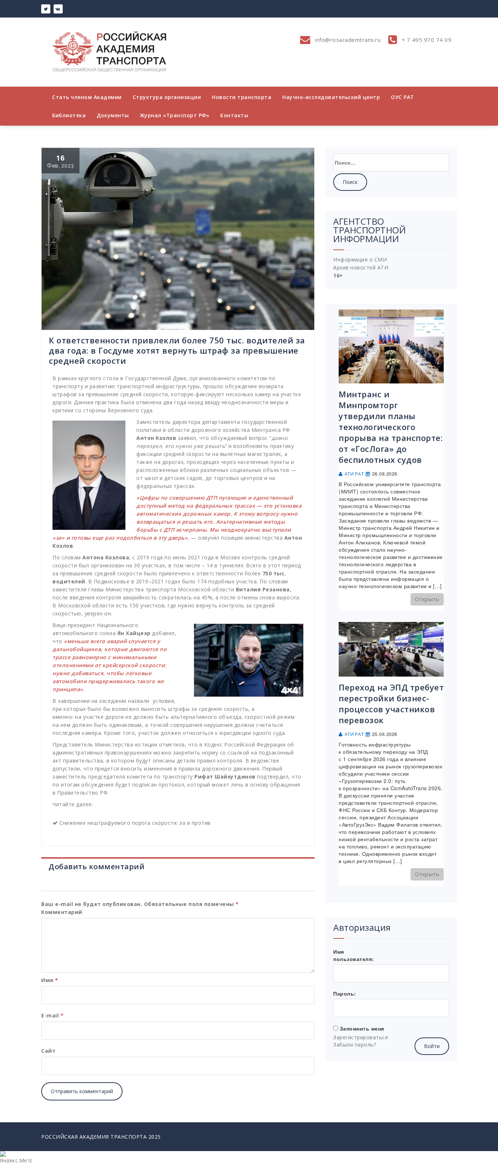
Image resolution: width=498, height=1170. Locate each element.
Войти (432, 1046)
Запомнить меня (362, 1028)
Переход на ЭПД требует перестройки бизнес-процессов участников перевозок (391, 703)
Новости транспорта (241, 97)
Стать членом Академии (87, 97)
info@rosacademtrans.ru (347, 39)
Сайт (48, 1050)
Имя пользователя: (353, 955)
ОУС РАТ (402, 97)
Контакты (234, 115)
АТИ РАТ (354, 474)
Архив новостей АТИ (360, 267)
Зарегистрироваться (360, 1037)
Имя (49, 980)
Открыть (427, 599)
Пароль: (344, 993)
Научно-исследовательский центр (331, 97)
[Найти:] (391, 162)
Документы (113, 115)
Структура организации (167, 97)
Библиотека (69, 115)
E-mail (52, 1015)
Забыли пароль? (354, 1044)
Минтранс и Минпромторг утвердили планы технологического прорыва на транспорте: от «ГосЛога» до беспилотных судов (391, 427)
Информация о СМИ (360, 259)
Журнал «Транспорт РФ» (175, 115)
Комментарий (61, 912)
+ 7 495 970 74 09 (425, 39)
